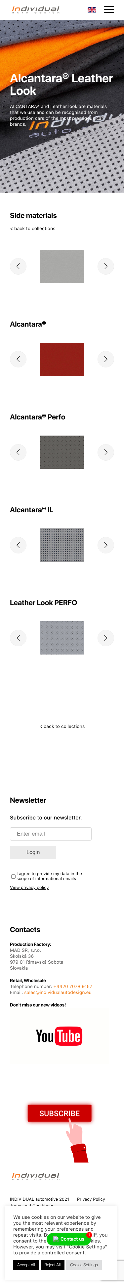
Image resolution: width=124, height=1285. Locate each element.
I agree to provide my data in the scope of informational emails (49, 876)
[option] (62, 266)
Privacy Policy (91, 1199)
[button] (18, 266)
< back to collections (33, 228)
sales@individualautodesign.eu (57, 992)
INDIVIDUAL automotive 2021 (39, 1199)
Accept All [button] (26, 1265)
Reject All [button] (53, 1265)
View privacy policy (29, 887)
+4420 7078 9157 (73, 986)
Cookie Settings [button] (84, 1265)
